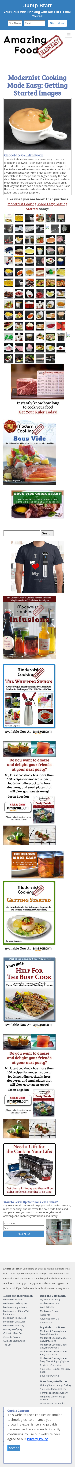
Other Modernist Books (52, 1403)
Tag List (7, 1344)
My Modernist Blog (50, 1299)
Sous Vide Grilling (49, 1375)
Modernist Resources (14, 1317)
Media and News (49, 1311)
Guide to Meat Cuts (13, 1333)
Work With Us (47, 1307)
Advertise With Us (49, 1318)
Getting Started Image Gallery (55, 1385)
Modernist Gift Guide (14, 1321)
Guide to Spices (11, 1337)
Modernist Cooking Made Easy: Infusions (53, 1339)
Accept (14, 1448)
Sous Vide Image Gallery (53, 1388)
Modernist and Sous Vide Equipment (16, 1312)
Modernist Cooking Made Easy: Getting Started (53, 1332)
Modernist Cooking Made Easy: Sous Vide (53, 1353)
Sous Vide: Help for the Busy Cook (55, 1370)
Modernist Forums (49, 1303)
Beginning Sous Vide (51, 1365)
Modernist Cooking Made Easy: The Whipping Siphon (54, 1360)
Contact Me (46, 1322)
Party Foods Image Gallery (54, 1392)
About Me (45, 1314)
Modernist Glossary (13, 1325)
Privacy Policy (37, 1439)
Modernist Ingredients (15, 1307)
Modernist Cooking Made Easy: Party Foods (53, 1346)
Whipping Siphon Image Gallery (52, 1398)
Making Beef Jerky (12, 1329)
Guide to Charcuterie (14, 1340)
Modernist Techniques (15, 1303)
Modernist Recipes (13, 1299)
